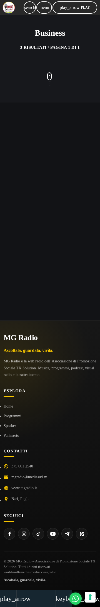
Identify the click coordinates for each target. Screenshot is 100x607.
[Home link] (8, 7)
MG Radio (21, 337)
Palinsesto (11, 435)
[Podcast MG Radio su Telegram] (67, 534)
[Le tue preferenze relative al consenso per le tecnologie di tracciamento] (90, 597)
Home (8, 406)
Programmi (12, 416)
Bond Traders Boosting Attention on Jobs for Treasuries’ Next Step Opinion (49, 158)
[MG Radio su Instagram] (24, 534)
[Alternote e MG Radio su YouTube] (53, 534)
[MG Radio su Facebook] (9, 534)
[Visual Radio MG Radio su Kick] (82, 534)
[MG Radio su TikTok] (38, 534)
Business (23, 124)
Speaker (10, 426)
